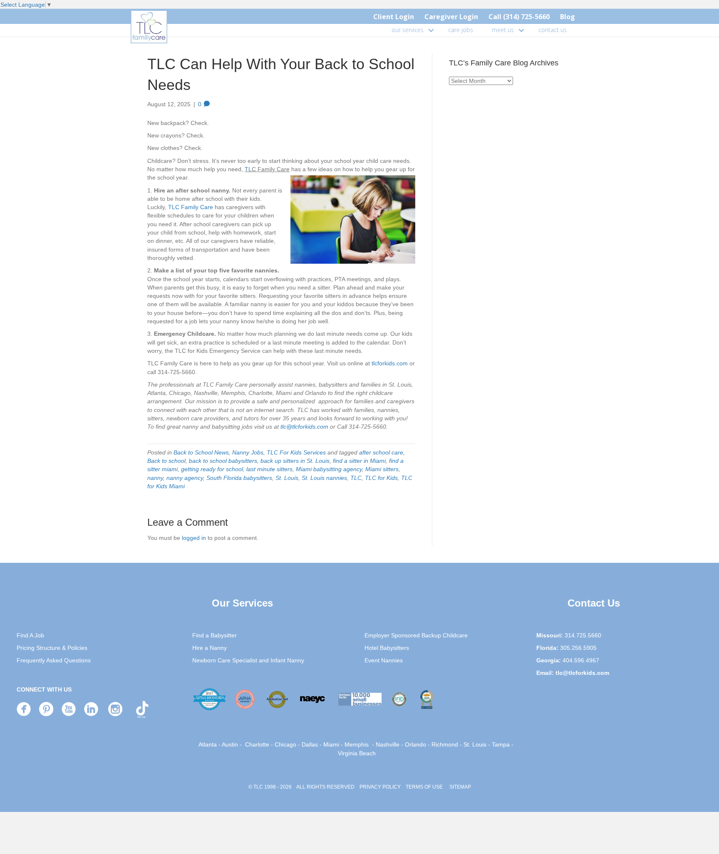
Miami (331, 744)
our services (408, 30)
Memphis (357, 744)
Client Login (393, 16)
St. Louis (286, 477)
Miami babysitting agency (329, 469)
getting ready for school (212, 469)
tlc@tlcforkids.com (304, 426)
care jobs (460, 30)
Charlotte (257, 744)
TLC (356, 477)
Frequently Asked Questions (54, 660)
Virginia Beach (357, 753)
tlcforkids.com (390, 363)
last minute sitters (269, 469)
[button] (431, 30)
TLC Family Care (190, 207)
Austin (230, 744)
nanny (155, 477)
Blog (567, 16)
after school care (381, 452)
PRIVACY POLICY (380, 787)
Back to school (166, 460)
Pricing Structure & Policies (52, 647)
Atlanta (207, 744)
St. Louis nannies (324, 477)
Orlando (415, 744)
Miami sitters (382, 469)
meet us (503, 30)
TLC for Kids (381, 477)
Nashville (387, 744)
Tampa (501, 744)
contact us (552, 30)
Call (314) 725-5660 (519, 16)
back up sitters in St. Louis (295, 460)
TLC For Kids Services (296, 452)
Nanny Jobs (247, 452)
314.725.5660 (583, 635)
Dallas (310, 744)
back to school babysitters (223, 460)
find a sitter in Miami (359, 460)
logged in (194, 537)
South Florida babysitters (239, 477)
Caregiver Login (451, 16)
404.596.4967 (581, 660)
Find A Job (30, 635)
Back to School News (201, 452)
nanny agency (184, 477)
